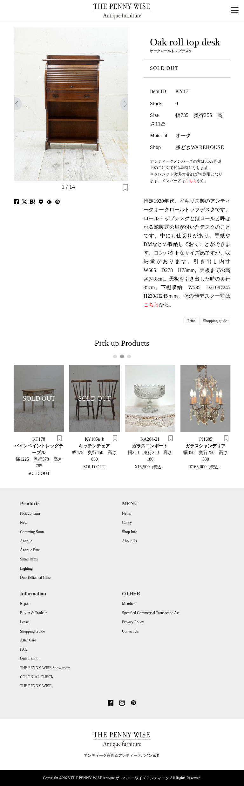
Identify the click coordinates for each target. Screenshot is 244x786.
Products (29, 503)
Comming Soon (32, 532)
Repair (25, 603)
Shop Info (129, 532)
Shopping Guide (32, 631)
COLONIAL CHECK (37, 677)
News (126, 513)
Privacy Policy (133, 622)
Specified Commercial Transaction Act (151, 613)
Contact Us (130, 631)
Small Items (29, 559)
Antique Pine (30, 550)
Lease (24, 622)
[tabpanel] (39, 420)
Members (129, 603)
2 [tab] (122, 356)
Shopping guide (215, 321)
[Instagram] (122, 703)
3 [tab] (129, 356)
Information (33, 593)
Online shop (29, 658)
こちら (151, 304)
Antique (26, 541)
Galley (127, 522)
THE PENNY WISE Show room (45, 668)
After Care (28, 640)
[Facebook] (110, 703)
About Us (129, 541)
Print (191, 321)
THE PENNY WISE (35, 686)
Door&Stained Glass (35, 577)
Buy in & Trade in (33, 613)
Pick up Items (30, 513)
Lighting (26, 568)
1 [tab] (115, 356)
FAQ (24, 649)
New (23, 522)
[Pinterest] (133, 703)
